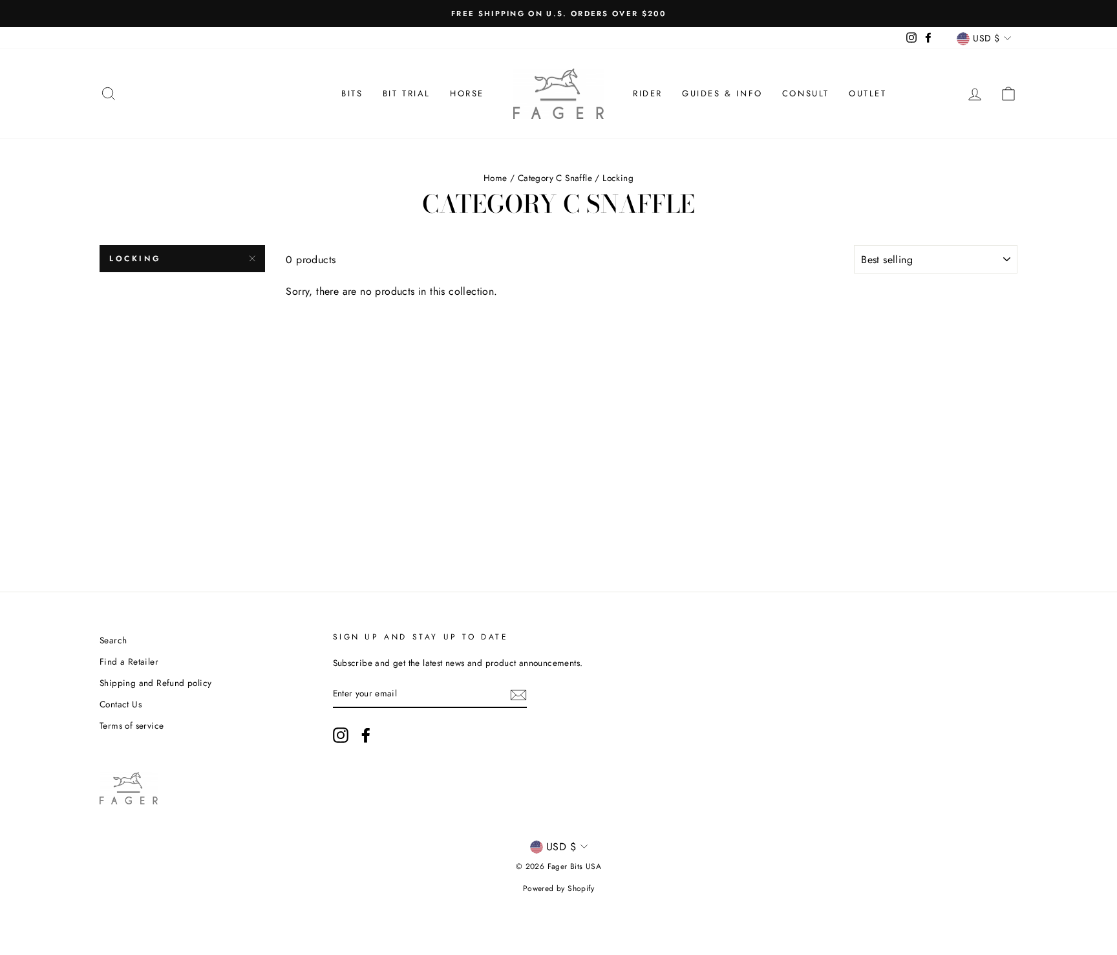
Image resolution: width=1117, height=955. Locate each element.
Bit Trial (407, 93)
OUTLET (868, 93)
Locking (135, 258)
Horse (467, 93)
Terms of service (132, 725)
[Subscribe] (518, 693)
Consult (805, 93)
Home (495, 177)
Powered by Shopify (558, 888)
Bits (352, 93)
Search (113, 640)
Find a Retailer (129, 661)
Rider (648, 93)
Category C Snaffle (555, 177)
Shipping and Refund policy (155, 682)
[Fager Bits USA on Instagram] (340, 735)
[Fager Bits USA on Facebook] (366, 735)
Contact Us (121, 704)
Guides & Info (722, 93)
